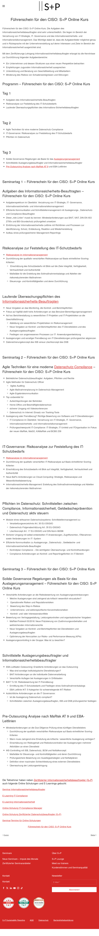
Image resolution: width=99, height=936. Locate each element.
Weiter (93, 835)
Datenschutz (44, 920)
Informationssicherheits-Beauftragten (30, 301)
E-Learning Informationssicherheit (18, 801)
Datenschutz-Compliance (73, 366)
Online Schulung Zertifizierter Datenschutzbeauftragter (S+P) (31, 814)
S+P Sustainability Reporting (13, 920)
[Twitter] (7, 887)
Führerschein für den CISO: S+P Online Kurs (49, 826)
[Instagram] (18, 887)
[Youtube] (14, 887)
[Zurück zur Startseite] (49, 6)
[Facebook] (3, 887)
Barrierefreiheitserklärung (63, 920)
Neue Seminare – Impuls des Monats (20, 858)
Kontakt (6, 881)
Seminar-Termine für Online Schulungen (21, 820)
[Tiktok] (22, 887)
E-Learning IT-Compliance (15, 795)
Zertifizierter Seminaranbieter (16, 863)
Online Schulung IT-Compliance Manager (22, 807)
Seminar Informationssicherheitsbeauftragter (23, 789)
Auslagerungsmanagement (67, 158)
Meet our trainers (60, 863)
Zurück (6, 835)
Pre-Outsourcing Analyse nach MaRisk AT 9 (27, 166)
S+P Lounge (58, 858)
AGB (32, 920)
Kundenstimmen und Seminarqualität (70, 867)
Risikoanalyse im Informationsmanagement (27, 254)
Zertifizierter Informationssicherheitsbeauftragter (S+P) (63, 780)
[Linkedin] (11, 887)
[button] (3, 6)
